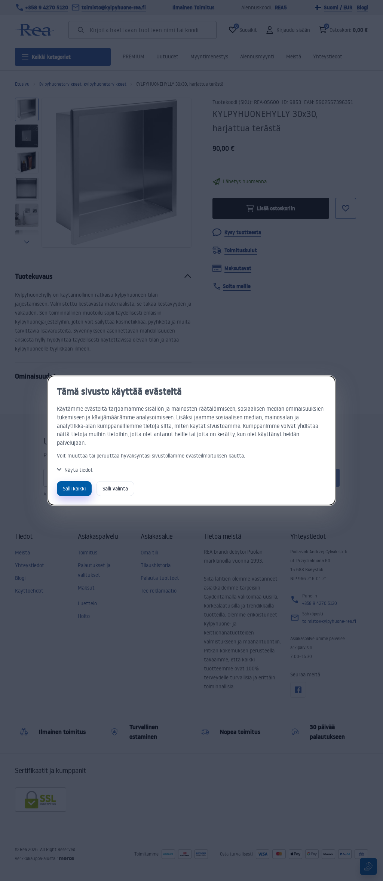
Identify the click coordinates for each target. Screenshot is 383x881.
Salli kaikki (74, 488)
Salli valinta (115, 488)
